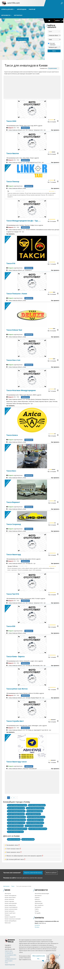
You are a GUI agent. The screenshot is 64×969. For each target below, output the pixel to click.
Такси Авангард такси (16, 761)
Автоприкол (38, 907)
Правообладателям (10, 964)
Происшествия (38, 903)
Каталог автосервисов (10, 895)
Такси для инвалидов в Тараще (15, 831)
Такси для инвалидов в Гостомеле (16, 823)
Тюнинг (37, 911)
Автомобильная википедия (42, 893)
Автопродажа (21, 9)
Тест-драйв (37, 913)
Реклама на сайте (9, 878)
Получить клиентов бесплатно (33, 872)
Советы (37, 909)
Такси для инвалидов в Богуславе (16, 808)
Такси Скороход (13, 524)
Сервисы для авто (7, 9)
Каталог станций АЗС (10, 917)
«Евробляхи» (38, 901)
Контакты (37, 925)
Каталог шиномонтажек (11, 909)
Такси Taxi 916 (12, 594)
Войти (57, 20)
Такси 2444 (11, 121)
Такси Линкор (12, 181)
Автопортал (6, 886)
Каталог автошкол (9, 911)
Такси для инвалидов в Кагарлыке (34, 826)
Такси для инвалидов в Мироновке (38, 828)
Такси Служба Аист (15, 721)
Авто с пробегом (39, 905)
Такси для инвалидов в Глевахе (35, 820)
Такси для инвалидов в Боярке (34, 811)
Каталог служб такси (10, 913)
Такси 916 (10, 263)
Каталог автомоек (9, 899)
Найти (54, 51)
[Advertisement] (32, 87)
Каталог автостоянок (10, 897)
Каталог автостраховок (11, 903)
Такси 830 (10, 626)
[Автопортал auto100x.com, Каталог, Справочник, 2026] (4, 3)
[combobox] (54, 47)
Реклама (37, 927)
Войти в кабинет (51, 873)
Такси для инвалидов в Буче (33, 814)
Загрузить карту (22, 39)
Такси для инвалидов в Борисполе (35, 808)
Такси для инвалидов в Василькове (16, 817)
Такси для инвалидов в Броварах (16, 814)
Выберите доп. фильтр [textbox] (55, 47)
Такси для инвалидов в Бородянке (16, 811)
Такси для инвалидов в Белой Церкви (17, 805)
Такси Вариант (13, 502)
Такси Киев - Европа (15, 656)
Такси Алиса (12, 435)
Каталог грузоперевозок (11, 907)
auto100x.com (13, 3)
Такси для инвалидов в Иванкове (35, 823)
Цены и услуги (8, 961)
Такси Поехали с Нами (16, 293)
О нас (6, 962)
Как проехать (55, 130)
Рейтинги (37, 899)
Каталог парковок (9, 901)
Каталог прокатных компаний (12, 919)
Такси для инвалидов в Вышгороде (17, 820)
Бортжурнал (18, 15)
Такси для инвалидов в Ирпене (15, 826)
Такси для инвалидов (52, 44)
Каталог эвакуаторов (10, 905)
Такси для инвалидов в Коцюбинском (17, 828)
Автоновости (6, 15)
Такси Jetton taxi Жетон (17, 689)
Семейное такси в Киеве (14, 839)
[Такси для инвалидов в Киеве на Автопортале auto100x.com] (11, 940)
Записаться (25, 128)
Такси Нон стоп (13, 360)
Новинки (37, 897)
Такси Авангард (13, 554)
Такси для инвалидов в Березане (36, 805)
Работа (31, 9)
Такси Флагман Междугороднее (21, 390)
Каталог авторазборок (10, 921)
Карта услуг (8, 922)
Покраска (7, 915)
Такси (12, 886)
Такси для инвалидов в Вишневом (36, 817)
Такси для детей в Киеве (28, 839)
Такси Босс (11, 471)
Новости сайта (8, 951)
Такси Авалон (12, 153)
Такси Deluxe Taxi (14, 330)
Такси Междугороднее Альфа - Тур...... (23, 221)
